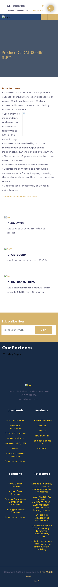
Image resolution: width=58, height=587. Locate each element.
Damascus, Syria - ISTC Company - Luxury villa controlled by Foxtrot (42, 531)
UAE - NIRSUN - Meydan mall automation (42, 518)
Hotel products (15, 438)
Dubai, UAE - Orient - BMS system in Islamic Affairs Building (42, 545)
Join (43, 330)
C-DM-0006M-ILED (42, 420)
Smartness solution (15, 461)
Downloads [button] (37, 10)
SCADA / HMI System (15, 493)
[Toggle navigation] (51, 17)
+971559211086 (15, 6)
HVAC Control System (15, 485)
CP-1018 (42, 425)
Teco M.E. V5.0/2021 (15, 443)
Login (11, 10)
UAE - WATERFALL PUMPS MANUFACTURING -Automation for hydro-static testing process (42, 503)
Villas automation (15, 420)
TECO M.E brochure (15, 433)
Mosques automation (15, 427)
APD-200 (42, 448)
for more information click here (20, 196)
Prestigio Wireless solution (15, 455)
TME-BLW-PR (42, 435)
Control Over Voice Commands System (15, 502)
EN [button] (36, 580)
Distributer (22, 10)
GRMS (15, 448)
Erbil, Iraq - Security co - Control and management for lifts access (42, 487)
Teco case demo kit (41, 442)
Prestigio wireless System (15, 511)
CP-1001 (42, 430)
